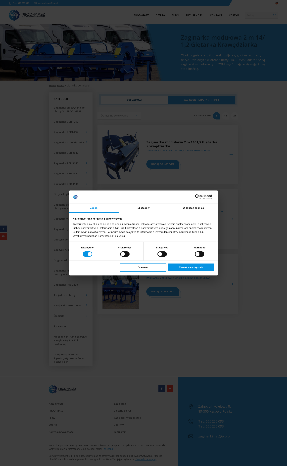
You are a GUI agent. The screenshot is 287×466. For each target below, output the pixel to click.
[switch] (125, 254)
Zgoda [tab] (93, 207)
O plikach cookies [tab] (193, 207)
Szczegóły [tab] (144, 207)
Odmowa (143, 267)
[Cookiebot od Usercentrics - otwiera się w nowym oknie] (200, 196)
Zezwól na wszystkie (191, 267)
